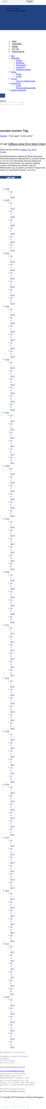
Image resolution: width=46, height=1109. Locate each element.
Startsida (3, 136)
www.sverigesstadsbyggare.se (12, 1071)
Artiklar (24, 150)
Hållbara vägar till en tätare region (27, 144)
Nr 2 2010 (32, 150)
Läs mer (10, 177)
